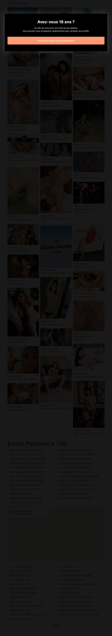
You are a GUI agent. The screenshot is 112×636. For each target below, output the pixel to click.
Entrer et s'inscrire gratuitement (56, 40)
